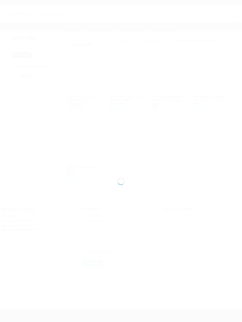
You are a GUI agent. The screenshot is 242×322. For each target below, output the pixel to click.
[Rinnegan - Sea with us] (121, 154)
